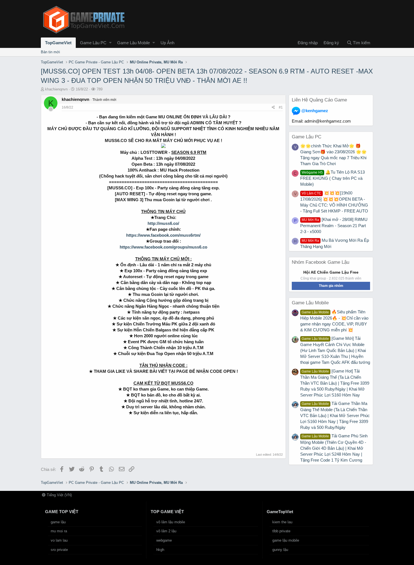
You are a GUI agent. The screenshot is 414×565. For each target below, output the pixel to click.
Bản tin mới (50, 52)
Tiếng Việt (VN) (59, 495)
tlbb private (281, 531)
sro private (59, 550)
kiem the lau (282, 522)
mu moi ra (59, 531)
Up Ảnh (167, 42)
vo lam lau (59, 540)
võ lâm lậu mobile (170, 522)
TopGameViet (58, 42)
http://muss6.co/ (163, 223)
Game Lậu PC (93, 42)
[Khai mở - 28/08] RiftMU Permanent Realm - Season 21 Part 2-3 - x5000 (334, 225)
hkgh (160, 550)
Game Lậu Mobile (133, 42)
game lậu (58, 522)
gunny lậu (280, 550)
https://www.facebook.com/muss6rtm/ (163, 235)
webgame (164, 540)
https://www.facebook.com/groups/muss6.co (163, 247)
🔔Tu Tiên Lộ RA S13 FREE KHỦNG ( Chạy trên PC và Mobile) (332, 178)
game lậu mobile (285, 540)
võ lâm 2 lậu (166, 531)
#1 (281, 107)
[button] (110, 42)
